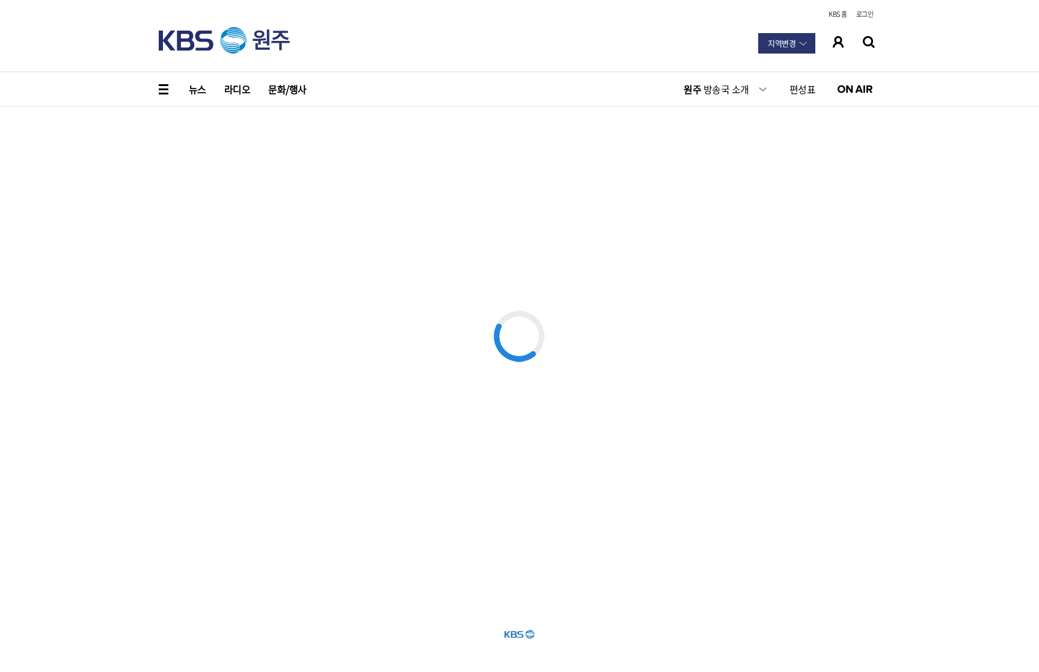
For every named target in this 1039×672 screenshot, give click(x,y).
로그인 (864, 14)
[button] (165, 89)
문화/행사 (287, 89)
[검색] (869, 42)
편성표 (802, 89)
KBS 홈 (838, 14)
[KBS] (203, 40)
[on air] (858, 89)
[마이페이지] (839, 42)
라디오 (237, 89)
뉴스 (197, 89)
